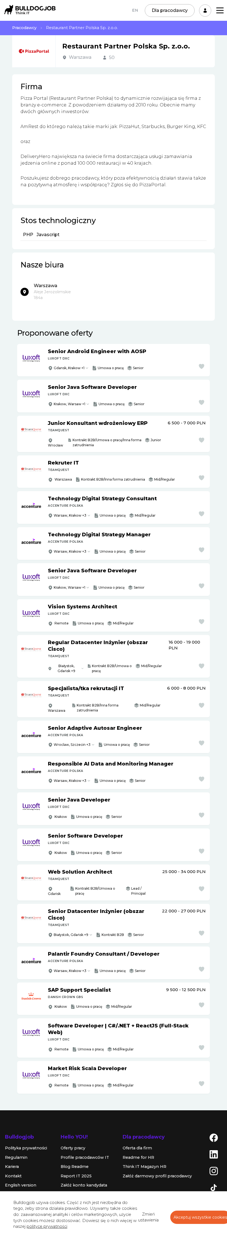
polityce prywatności (47, 1226)
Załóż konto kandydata (84, 1185)
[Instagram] (213, 1170)
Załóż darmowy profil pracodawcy (157, 1175)
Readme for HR (138, 1157)
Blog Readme (75, 1166)
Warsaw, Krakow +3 (70, 515)
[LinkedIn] (213, 1154)
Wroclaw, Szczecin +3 (72, 745)
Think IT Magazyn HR (144, 1166)
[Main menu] (220, 10)
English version (20, 1185)
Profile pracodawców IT (85, 1157)
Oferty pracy (73, 1147)
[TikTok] (213, 1187)
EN (135, 10)
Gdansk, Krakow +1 (69, 368)
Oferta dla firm (137, 1147)
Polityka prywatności (26, 1147)
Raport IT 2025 (76, 1175)
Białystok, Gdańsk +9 (66, 668)
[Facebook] (213, 1137)
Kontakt (13, 1175)
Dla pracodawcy (170, 10)
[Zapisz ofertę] (201, 366)
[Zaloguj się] (205, 10)
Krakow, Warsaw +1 (69, 404)
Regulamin (16, 1157)
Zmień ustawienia (148, 1217)
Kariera (12, 1166)
